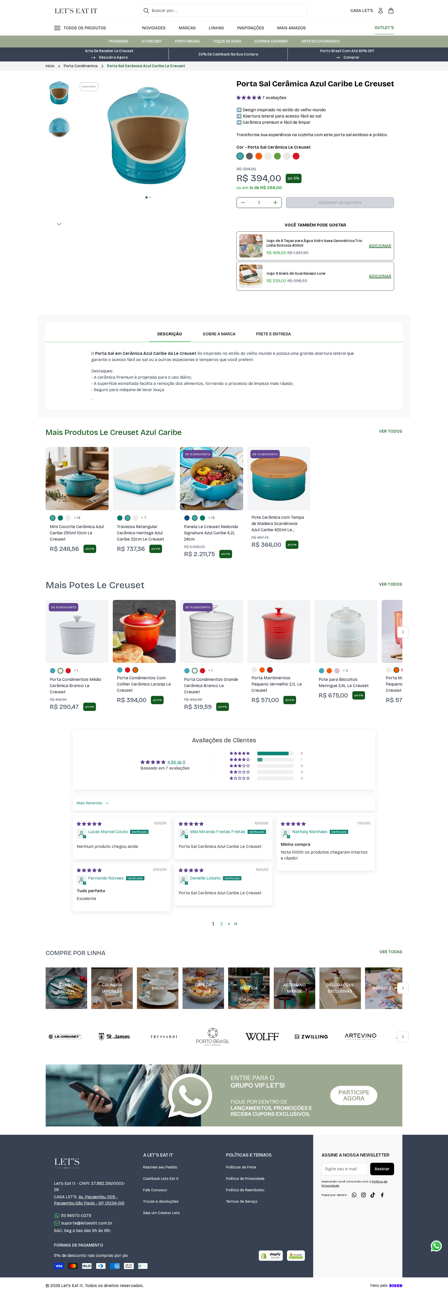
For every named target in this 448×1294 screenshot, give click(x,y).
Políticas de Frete (241, 1167)
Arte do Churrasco (321, 41)
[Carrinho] (391, 11)
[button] (109, 57)
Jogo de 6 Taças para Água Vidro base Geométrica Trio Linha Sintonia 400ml (314, 243)
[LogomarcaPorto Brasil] (212, 1036)
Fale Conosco (155, 1190)
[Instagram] (363, 1195)
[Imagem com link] (224, 1095)
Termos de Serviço (242, 1201)
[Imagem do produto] (240, 156)
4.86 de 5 (176, 762)
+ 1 (76, 670)
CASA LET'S (362, 10)
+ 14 (77, 518)
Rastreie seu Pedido (160, 1167)
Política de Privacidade (245, 1179)
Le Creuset (151, 41)
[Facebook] (382, 1195)
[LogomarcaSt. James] (114, 1036)
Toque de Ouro (227, 41)
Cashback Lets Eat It (161, 1179)
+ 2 (345, 670)
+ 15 (211, 518)
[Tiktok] (373, 1195)
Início (50, 66)
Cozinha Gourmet (271, 41)
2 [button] (221, 923)
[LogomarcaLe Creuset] (65, 1036)
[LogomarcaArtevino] (360, 1036)
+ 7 (143, 518)
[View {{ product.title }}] (251, 246)
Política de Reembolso (245, 1190)
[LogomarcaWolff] (262, 1036)
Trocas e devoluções (161, 1201)
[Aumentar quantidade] (275, 202)
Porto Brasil (187, 41)
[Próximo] (59, 224)
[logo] (76, 10)
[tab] (146, 197)
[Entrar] (380, 11)
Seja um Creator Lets (161, 1213)
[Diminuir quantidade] (243, 202)
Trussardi (118, 41)
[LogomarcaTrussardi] (163, 1036)
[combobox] (224, 10)
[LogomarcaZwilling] (311, 1036)
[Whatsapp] (354, 1195)
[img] (89, 823)
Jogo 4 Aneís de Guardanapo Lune (296, 273)
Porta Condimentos (81, 66)
